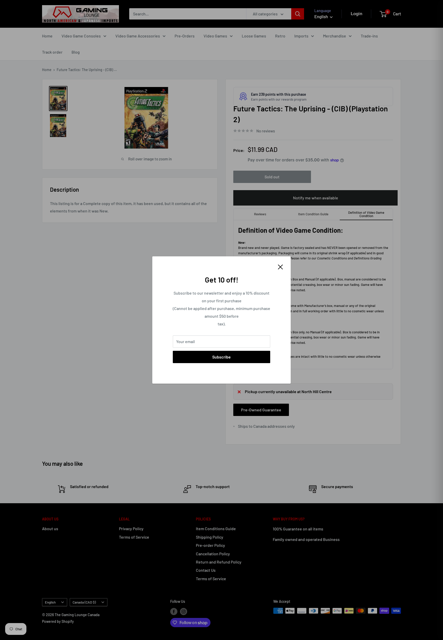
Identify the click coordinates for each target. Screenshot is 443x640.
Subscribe (221, 356)
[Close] (280, 266)
